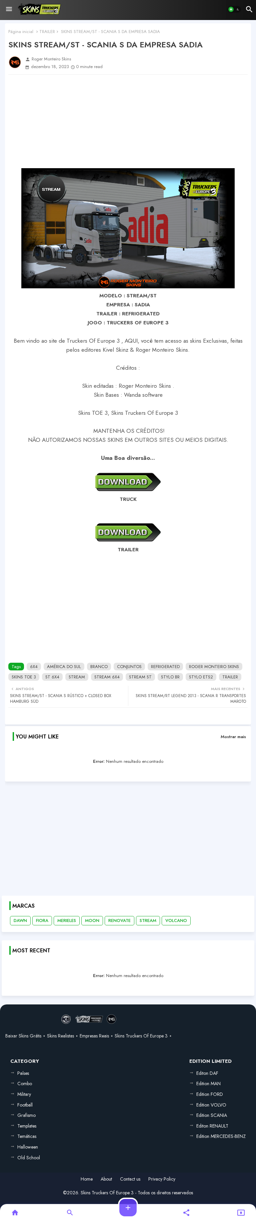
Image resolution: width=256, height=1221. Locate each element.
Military (24, 1094)
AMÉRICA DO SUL (64, 666)
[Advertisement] (128, 121)
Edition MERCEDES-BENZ (221, 1136)
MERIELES (66, 920)
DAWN (20, 920)
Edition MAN (208, 1083)
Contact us (130, 1179)
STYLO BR (170, 677)
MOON (92, 920)
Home (87, 1179)
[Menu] (9, 9)
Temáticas (26, 1136)
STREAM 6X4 (107, 677)
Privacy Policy (161, 1179)
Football (25, 1105)
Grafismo (26, 1115)
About (106, 1179)
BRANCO (99, 666)
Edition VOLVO (211, 1105)
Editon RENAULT (212, 1126)
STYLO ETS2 (201, 677)
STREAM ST (140, 677)
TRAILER (47, 31)
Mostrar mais (233, 736)
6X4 (34, 666)
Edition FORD (209, 1094)
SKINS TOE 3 (24, 677)
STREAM (77, 677)
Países (23, 1073)
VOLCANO (176, 920)
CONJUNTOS (129, 666)
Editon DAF (207, 1073)
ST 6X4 (52, 677)
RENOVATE (119, 920)
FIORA (42, 920)
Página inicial (20, 31)
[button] (234, 9)
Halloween (27, 1147)
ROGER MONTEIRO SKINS (214, 666)
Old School (28, 1157)
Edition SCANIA (211, 1115)
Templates (26, 1126)
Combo (24, 1083)
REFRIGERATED (165, 666)
